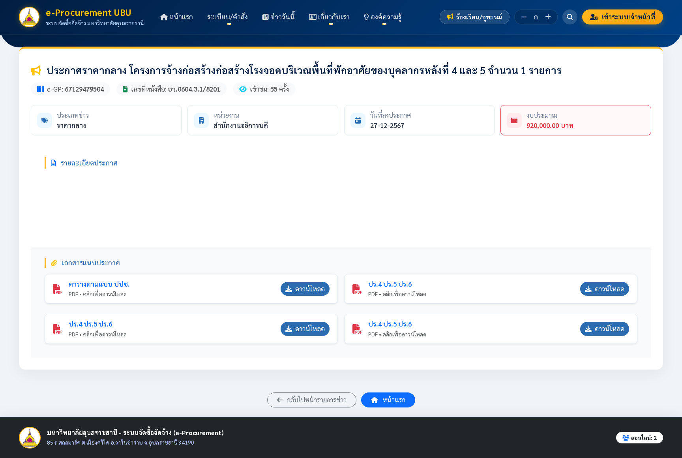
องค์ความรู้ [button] (385, 16)
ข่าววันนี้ (282, 16)
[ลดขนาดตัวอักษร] (524, 17)
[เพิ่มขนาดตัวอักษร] (548, 17)
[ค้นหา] (569, 16)
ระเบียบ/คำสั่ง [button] (227, 16)
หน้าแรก (180, 16)
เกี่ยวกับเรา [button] (333, 16)
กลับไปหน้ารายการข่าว (316, 400)
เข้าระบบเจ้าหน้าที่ (628, 16)
